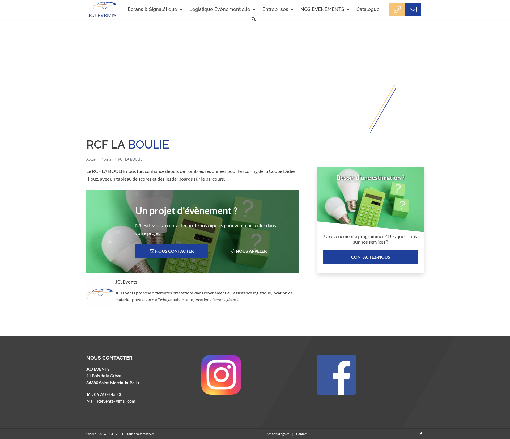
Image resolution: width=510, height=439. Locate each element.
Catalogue (368, 9)
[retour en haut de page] (496, 417)
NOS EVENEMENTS (322, 9)
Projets (105, 159)
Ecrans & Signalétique (152, 9)
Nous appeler (251, 251)
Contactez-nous (370, 256)
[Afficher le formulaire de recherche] (253, 19)
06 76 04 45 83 (107, 394)
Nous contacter (174, 251)
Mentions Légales (277, 434)
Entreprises (275, 9)
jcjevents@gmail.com (116, 400)
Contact (301, 434)
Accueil (91, 159)
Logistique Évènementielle (219, 9)
